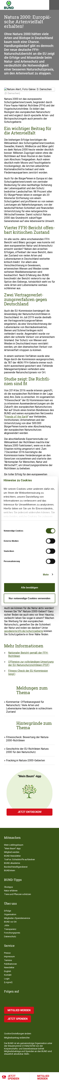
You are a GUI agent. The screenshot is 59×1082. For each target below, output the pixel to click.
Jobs (6, 925)
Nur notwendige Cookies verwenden (29, 598)
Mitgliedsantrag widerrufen (17, 1037)
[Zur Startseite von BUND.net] (9, 5)
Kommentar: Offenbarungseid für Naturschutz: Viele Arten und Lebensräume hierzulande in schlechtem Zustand (29, 706)
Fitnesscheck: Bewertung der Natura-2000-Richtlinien (27, 739)
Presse (7, 953)
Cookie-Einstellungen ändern (17, 1033)
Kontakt (7, 975)
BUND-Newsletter (12, 856)
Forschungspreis (12, 933)
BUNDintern (9, 870)
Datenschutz (10, 936)
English (7, 971)
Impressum (9, 956)
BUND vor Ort (10, 922)
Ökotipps (8, 887)
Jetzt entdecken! (29, 811)
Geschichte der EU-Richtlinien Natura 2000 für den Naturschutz (27, 750)
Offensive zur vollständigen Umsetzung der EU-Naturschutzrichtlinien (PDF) (31, 663)
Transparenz (10, 929)
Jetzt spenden (13, 1077)
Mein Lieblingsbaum (13, 845)
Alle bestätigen (29, 587)
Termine (8, 960)
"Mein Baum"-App (12, 848)
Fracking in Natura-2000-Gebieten (25, 760)
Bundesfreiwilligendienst (16, 867)
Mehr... (27, 1054)
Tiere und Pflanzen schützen (17, 894)
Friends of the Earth (16, 416)
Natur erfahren (11, 890)
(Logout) (8, 982)
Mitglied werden (43, 1077)
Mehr (46, 574)
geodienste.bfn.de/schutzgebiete (23, 631)
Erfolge (7, 911)
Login (7, 978)
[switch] (50, 541)
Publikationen (10, 964)
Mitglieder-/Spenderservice (17, 918)
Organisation (10, 914)
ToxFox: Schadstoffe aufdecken (19, 859)
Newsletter (9, 967)
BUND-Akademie (12, 863)
